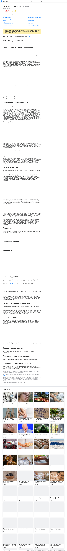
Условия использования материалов (35, 550)
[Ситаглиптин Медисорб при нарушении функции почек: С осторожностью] (12, 11)
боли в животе (5, 286)
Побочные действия (31, 22)
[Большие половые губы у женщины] (57, 399)
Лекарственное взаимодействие (8, 23)
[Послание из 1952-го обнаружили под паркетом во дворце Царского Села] (41, 415)
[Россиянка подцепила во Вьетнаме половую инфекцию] (57, 431)
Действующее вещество (7, 17)
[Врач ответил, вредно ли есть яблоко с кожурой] (25, 509)
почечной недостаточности (9, 272)
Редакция (28, 550)
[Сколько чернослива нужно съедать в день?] (10, 478)
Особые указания (31, 23)
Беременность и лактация (7, 25)
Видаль (4, 375)
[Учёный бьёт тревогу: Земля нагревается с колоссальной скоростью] (57, 525)
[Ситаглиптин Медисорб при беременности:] (3, 11)
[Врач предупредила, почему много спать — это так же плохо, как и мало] (25, 462)
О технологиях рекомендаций (51, 550)
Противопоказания (31, 20)
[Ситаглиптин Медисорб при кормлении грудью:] (6, 11)
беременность (26, 244)
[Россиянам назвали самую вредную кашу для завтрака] (10, 446)
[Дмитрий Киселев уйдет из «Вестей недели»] (25, 431)
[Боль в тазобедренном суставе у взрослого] (57, 462)
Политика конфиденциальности (60, 550)
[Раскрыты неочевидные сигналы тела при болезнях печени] (25, 415)
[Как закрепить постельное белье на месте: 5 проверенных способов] (25, 493)
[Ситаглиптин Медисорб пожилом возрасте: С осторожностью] (15, 11)
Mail (1, 550)
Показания (5, 20)
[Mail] (1, 1)
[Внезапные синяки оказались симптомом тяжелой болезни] (10, 431)
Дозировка (4, 22)
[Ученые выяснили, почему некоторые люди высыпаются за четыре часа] (41, 541)
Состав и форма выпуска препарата (34, 17)
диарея (20, 285)
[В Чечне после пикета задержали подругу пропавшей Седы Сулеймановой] (25, 399)
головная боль (12, 283)
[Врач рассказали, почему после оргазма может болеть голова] (57, 478)
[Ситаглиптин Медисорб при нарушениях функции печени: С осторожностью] (10, 11)
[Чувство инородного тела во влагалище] (41, 478)
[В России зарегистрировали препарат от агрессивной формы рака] (41, 493)
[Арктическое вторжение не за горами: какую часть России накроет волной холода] (57, 446)
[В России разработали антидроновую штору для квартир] (41, 525)
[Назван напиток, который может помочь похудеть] (41, 509)
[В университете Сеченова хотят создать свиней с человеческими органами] (41, 446)
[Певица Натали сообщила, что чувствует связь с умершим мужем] (10, 525)
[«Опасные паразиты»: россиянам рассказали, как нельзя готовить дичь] (10, 541)
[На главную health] (5, 1)
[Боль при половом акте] (25, 525)
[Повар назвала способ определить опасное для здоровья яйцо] (25, 446)
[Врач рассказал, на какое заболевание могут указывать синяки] (10, 415)
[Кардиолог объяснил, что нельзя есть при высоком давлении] (10, 462)
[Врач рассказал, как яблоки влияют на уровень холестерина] (41, 399)
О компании (4, 550)
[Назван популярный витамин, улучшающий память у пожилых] (10, 509)
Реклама (8, 550)
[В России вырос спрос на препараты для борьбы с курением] (25, 478)
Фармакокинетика (31, 19)
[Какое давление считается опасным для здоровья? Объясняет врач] (10, 399)
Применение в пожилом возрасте (9, 26)
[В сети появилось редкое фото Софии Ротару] (25, 541)
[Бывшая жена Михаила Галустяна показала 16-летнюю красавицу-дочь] (10, 493)
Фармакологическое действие (8, 19)
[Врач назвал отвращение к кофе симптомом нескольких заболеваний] (57, 541)
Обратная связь (44, 550)
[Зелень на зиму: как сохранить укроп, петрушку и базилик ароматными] (57, 415)
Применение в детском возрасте (33, 25)
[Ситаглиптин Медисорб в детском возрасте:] (8, 11)
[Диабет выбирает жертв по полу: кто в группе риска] (57, 493)
